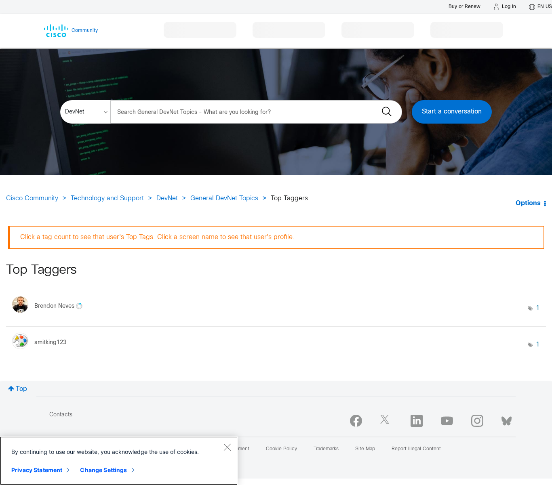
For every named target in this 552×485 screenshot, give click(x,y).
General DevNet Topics (224, 198)
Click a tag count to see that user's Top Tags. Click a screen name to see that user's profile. (157, 237)
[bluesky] (506, 419)
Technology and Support (107, 198)
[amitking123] (42, 351)
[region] (119, 461)
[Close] (227, 447)
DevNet (167, 198)
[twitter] (386, 421)
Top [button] (21, 389)
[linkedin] (417, 421)
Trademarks (326, 449)
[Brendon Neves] (50, 315)
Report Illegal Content (416, 449)
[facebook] (356, 421)
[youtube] (447, 421)
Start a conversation (452, 112)
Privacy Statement (36, 469)
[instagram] (477, 421)
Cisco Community (32, 198)
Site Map (365, 449)
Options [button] (528, 203)
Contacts (60, 415)
